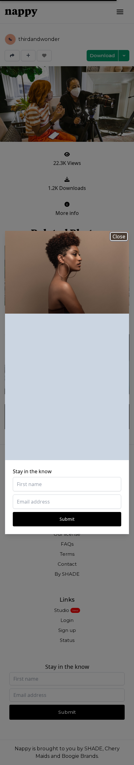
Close (118, 236)
